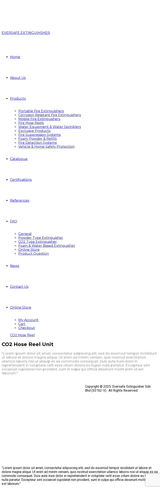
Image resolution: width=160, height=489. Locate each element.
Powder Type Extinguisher (40, 238)
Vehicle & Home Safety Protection (46, 147)
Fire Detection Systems (37, 143)
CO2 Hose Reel (22, 335)
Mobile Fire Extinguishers (39, 119)
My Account (28, 320)
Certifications (21, 180)
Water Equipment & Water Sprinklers (49, 127)
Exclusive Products (34, 131)
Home (15, 57)
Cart (21, 324)
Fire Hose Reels (31, 123)
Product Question (33, 254)
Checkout (26, 328)
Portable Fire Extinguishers (41, 111)
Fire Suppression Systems (39, 135)
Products (18, 99)
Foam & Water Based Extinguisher (46, 246)
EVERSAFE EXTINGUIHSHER (26, 33)
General (25, 234)
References (19, 200)
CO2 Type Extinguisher (37, 242)
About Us (18, 78)
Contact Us (19, 287)
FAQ (13, 221)
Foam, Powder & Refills (37, 139)
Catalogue (19, 159)
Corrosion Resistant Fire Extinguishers (49, 115)
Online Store (29, 250)
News (14, 266)
